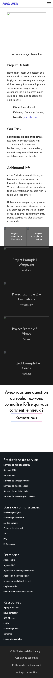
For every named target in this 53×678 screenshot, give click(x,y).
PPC (5, 539)
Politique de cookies (26, 672)
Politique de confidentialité (26, 665)
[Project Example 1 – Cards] (26, 368)
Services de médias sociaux (16, 486)
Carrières (8, 634)
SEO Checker (10, 618)
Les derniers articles (13, 639)
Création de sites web (13, 528)
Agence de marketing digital (16, 576)
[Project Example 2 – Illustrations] (26, 299)
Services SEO (10, 470)
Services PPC (9, 475)
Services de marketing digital (17, 465)
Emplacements (10, 586)
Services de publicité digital (16, 491)
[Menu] (49, 3)
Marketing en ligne (12, 512)
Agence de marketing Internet (17, 581)
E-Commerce (9, 544)
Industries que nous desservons (18, 591)
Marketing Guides (12, 628)
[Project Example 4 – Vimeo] (26, 333)
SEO (6, 533)
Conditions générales (26, 657)
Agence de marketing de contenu (19, 570)
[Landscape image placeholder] (26, 35)
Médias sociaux (11, 523)
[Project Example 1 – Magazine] (26, 264)
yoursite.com (30, 117)
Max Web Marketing (29, 651)
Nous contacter (11, 613)
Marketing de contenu (14, 517)
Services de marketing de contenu (19, 496)
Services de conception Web (17, 481)
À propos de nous (12, 607)
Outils (6, 623)
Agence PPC (9, 565)
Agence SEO (9, 560)
